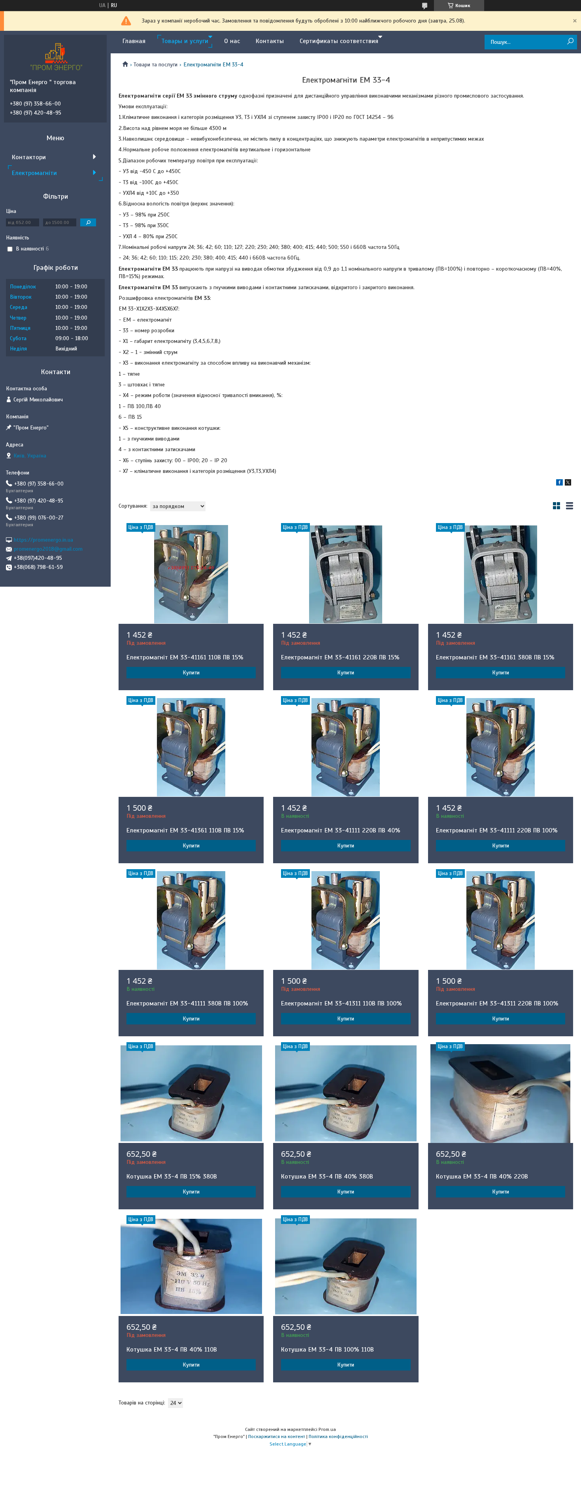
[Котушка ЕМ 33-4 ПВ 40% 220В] (500, 1093)
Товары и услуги (184, 41)
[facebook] (559, 483)
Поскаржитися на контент (276, 1436)
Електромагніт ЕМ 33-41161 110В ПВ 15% (184, 657)
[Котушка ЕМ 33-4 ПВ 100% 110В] (345, 1266)
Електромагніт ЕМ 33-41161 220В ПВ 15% (340, 657)
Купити (191, 672)
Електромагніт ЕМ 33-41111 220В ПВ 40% (340, 830)
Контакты (270, 41)
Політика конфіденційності (338, 1436)
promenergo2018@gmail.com (48, 549)
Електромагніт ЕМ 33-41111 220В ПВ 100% (497, 830)
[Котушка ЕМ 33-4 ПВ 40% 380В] (345, 1093)
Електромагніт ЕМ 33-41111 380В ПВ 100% (187, 1003)
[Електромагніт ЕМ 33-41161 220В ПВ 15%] (345, 574)
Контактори (29, 157)
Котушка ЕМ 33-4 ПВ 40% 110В (171, 1349)
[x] (568, 483)
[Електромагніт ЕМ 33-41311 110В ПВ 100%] (345, 920)
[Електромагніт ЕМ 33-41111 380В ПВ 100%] (191, 920)
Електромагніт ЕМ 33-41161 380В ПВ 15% (495, 657)
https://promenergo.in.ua (43, 540)
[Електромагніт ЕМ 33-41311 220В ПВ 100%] (500, 920)
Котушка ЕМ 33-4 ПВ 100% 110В (327, 1349)
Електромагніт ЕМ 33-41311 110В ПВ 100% (341, 1003)
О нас (232, 41)
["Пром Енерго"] (57, 56)
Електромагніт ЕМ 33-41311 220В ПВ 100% (497, 1003)
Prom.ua (327, 1429)
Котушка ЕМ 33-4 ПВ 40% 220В (482, 1176)
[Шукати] (570, 42)
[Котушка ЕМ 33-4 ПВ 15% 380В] (191, 1093)
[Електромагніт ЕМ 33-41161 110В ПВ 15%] (191, 574)
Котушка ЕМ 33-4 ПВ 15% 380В (171, 1176)
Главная (134, 41)
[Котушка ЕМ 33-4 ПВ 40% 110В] (191, 1266)
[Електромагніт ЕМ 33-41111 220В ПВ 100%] (500, 747)
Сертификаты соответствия (339, 41)
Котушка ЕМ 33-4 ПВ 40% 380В (327, 1176)
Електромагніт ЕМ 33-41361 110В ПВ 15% (185, 830)
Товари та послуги (155, 64)
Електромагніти (34, 173)
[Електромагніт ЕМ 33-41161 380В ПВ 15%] (500, 574)
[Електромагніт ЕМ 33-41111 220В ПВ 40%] (345, 747)
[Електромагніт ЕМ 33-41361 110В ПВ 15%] (191, 747)
